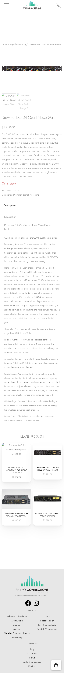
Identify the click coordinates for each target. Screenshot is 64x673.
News (32, 657)
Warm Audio (17, 620)
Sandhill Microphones (47, 629)
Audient (16, 629)
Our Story (32, 653)
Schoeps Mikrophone (17, 616)
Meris (47, 616)
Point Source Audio (47, 624)
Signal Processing (18, 44)
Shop (32, 649)
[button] (56, 665)
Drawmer (17, 194)
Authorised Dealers (32, 661)
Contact (32, 666)
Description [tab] (10, 205)
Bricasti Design (47, 620)
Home (4, 44)
